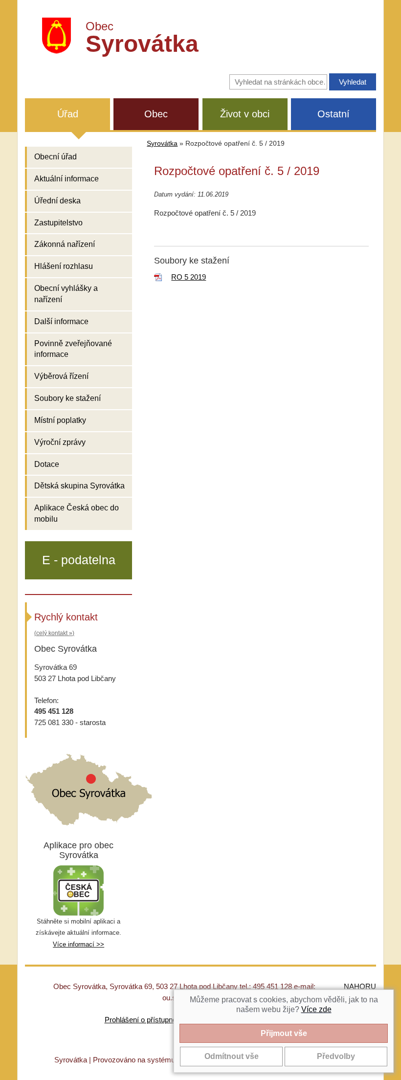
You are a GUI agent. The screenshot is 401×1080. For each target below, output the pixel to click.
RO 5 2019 (188, 277)
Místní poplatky (60, 420)
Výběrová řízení (61, 376)
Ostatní (333, 114)
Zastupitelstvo (58, 223)
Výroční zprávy (60, 442)
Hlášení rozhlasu (63, 266)
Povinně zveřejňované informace (73, 349)
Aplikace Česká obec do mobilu (76, 513)
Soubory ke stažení (67, 398)
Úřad (67, 114)
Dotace (46, 464)
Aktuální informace (66, 179)
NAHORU (360, 986)
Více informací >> (78, 944)
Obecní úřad (55, 157)
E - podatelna (78, 560)
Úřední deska (57, 201)
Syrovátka (162, 143)
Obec (156, 114)
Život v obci (244, 114)
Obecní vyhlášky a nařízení (66, 294)
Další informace (61, 321)
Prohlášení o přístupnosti (144, 1019)
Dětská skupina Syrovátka (79, 486)
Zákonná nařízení (64, 244)
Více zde (316, 1009)
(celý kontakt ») (54, 633)
